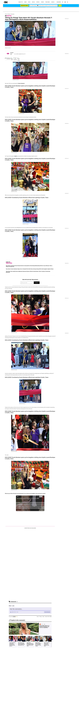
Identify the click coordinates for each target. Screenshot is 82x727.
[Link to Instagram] (65, 2)
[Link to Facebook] (62, 2)
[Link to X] (67, 2)
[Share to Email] (19, 58)
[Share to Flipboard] (15, 58)
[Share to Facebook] (8, 58)
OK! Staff (11, 52)
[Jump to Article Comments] (5, 58)
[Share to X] (12, 58)
